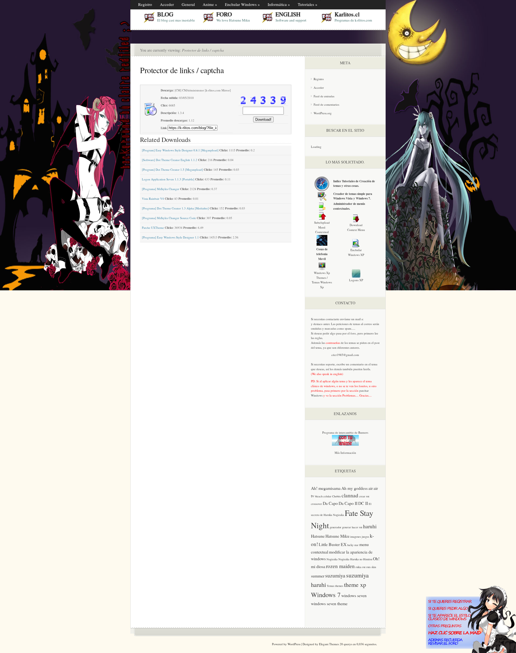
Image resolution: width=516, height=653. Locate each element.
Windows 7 (326, 594)
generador (335, 527)
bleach (318, 496)
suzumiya (335, 575)
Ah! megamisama (326, 488)
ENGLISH (287, 14)
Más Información (345, 453)
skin (373, 567)
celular (327, 496)
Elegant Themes (329, 644)
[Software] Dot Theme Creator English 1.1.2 (169, 160)
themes (339, 586)
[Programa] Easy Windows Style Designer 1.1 (170, 237)
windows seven (354, 595)
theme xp (355, 584)
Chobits (336, 496)
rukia (358, 567)
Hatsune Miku (337, 536)
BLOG (165, 14)
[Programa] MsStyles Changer (160, 189)
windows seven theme (329, 603)
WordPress (294, 644)
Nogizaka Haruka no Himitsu (355, 559)
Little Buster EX (332, 544)
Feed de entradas (324, 96)
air (370, 488)
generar (346, 527)
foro (353, 333)
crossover (316, 504)
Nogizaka (332, 559)
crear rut (364, 496)
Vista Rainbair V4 (153, 199)
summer (317, 576)
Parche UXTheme (153, 228)
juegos (365, 536)
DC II (363, 503)
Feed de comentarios (326, 104)
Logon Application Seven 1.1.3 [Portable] (168, 179)
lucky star (353, 545)
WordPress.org (323, 113)
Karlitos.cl (347, 14)
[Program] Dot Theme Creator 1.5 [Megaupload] (172, 169)
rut (364, 567)
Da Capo (330, 503)
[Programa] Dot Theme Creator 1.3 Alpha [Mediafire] (175, 208)
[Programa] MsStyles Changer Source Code (169, 218)
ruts (368, 567)
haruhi (370, 526)
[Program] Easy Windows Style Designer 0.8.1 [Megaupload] (180, 150)
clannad (350, 495)
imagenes (355, 536)
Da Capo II (348, 503)
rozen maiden (340, 566)
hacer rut (357, 527)
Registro (319, 79)
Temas (330, 586)
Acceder (319, 87)
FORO (224, 14)
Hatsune (318, 536)
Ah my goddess (354, 488)
